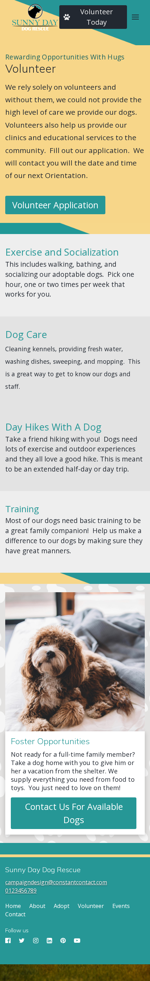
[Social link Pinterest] (63, 940)
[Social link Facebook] (8, 940)
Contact (15, 914)
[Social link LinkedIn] (50, 940)
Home (13, 906)
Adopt (61, 906)
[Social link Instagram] (36, 940)
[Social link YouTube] (77, 940)
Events (121, 906)
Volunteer (30, 68)
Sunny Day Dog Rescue (43, 870)
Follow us (17, 930)
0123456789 (21, 890)
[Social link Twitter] (22, 940)
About (37, 906)
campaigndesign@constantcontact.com (56, 882)
